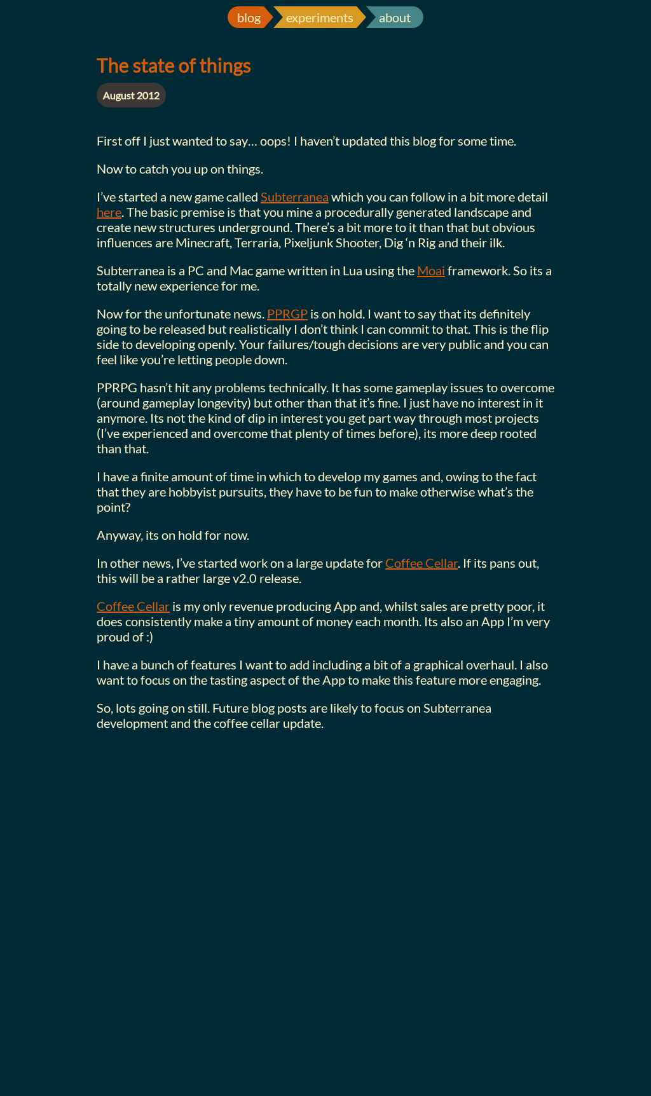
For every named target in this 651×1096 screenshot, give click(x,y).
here (109, 211)
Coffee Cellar (421, 562)
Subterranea (295, 196)
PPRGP (287, 313)
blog (249, 17)
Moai (431, 270)
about (395, 17)
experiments (319, 17)
